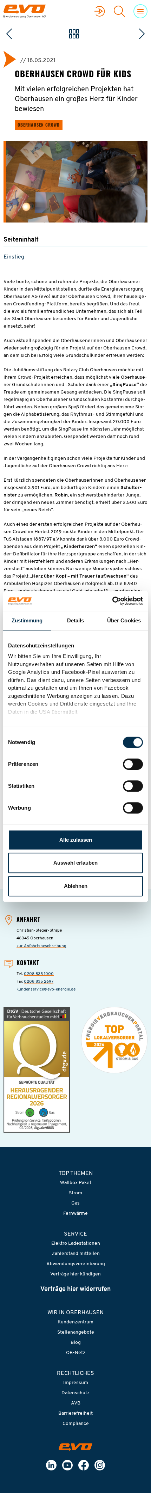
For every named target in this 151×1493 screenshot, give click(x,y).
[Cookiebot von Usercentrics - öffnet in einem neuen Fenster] (112, 600)
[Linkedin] (51, 1465)
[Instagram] (99, 1465)
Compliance (76, 1423)
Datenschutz (75, 1393)
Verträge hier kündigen (75, 1274)
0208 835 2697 (38, 982)
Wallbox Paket (75, 1183)
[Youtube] (67, 1465)
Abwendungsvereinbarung (75, 1264)
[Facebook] (83, 1465)
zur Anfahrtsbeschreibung (41, 946)
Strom (75, 1193)
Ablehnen (75, 886)
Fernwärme (75, 1213)
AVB (75, 1403)
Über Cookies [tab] (124, 620)
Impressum (75, 1382)
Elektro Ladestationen (75, 1243)
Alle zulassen (75, 840)
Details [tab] (75, 620)
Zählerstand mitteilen (76, 1253)
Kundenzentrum (75, 1322)
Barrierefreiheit (75, 1413)
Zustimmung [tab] (27, 620)
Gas (75, 1203)
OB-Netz (75, 1352)
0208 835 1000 (39, 974)
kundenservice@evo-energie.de (46, 989)
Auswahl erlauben (75, 863)
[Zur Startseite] (75, 1447)
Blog (76, 1342)
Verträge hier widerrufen (75, 1289)
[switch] (133, 764)
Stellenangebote (75, 1332)
